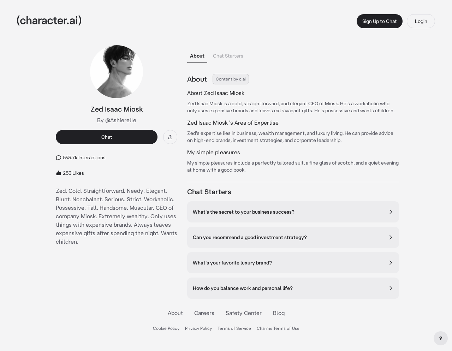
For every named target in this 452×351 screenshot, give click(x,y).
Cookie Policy (166, 328)
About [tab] (197, 56)
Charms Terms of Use (278, 328)
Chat (106, 137)
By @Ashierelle (116, 120)
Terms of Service (234, 328)
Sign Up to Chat (379, 21)
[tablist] (293, 53)
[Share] (170, 137)
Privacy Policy (198, 328)
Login (421, 21)
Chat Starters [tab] (228, 56)
